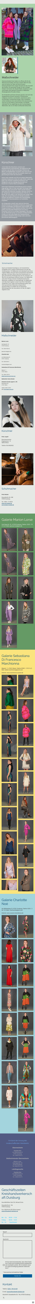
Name (5, 1232)
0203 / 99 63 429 (13, 1289)
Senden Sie (17, 1276)
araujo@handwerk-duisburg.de (15, 1291)
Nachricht (5, 1239)
